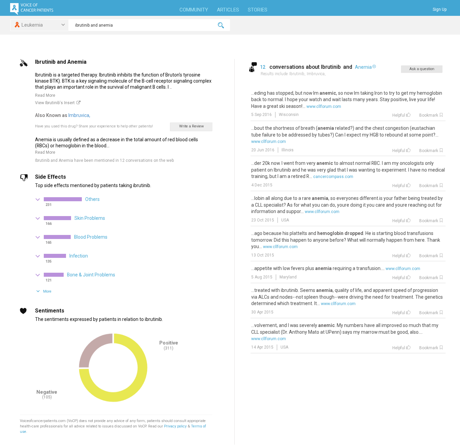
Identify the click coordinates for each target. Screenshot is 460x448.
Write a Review (191, 126)
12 (263, 67)
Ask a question (421, 69)
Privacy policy (176, 426)
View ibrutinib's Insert (55, 102)
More (47, 291)
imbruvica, (79, 115)
